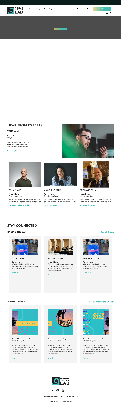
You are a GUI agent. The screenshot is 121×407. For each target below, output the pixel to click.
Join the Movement (50, 396)
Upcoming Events (83, 9)
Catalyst (39, 9)
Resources (61, 9)
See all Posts (107, 232)
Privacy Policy (72, 396)
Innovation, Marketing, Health (19, 205)
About (31, 9)
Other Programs (49, 9)
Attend (14, 358)
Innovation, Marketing (14, 151)
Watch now (16, 273)
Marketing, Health (50, 205)
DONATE (102, 9)
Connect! (71, 9)
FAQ (62, 396)
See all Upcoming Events (101, 302)
